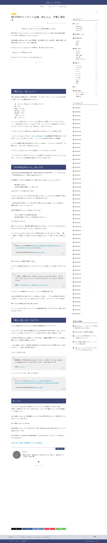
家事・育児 (85, 48)
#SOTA (44, 380)
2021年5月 (77, 206)
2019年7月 (77, 294)
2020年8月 (77, 242)
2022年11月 (77, 135)
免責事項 (24, 541)
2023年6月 (77, 115)
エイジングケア (86, 92)
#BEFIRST (35, 245)
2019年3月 (77, 309)
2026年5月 (77, 108)
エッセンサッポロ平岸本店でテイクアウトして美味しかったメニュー (85, 337)
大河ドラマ (86, 30)
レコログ (22, 366)
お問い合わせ (63, 6)
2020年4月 (77, 258)
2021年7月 (77, 199)
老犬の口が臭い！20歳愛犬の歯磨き (84, 332)
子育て (86, 53)
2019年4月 (77, 305)
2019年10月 (77, 282)
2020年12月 (77, 226)
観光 (86, 44)
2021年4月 (77, 210)
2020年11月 (77, 230)
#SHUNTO (21, 247)
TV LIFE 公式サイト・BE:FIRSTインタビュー (32, 285)
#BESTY (45, 245)
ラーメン (86, 79)
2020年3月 (77, 262)
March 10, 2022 (38, 387)
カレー (86, 71)
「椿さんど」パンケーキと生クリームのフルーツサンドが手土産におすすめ (85, 349)
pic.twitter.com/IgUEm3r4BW (51, 383)
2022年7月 (77, 151)
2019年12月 (77, 274)
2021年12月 (77, 179)
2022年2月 (77, 171)
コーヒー (86, 73)
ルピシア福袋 (86, 94)
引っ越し (86, 57)
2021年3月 (77, 214)
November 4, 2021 (39, 252)
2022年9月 (77, 143)
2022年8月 (77, 147)
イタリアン (86, 67)
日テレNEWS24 (37, 136)
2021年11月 (77, 183)
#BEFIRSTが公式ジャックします (32, 380)
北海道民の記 (85, 38)
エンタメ (85, 23)
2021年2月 (77, 218)
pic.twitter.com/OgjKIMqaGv (33, 247)
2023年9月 (77, 112)
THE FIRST (86, 28)
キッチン (86, 51)
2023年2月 (77, 123)
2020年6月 (77, 250)
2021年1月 (77, 222)
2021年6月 (77, 203)
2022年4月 (77, 163)
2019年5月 (77, 301)
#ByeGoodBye (24, 383)
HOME (42, 6)
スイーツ (86, 75)
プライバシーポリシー (15, 541)
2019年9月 (77, 286)
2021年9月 (77, 191)
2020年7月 (77, 246)
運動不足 (86, 96)
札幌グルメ (85, 63)
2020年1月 (77, 270)
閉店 (86, 83)
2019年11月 (77, 278)
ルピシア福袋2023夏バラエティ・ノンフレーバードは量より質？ (85, 342)
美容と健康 (85, 90)
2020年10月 (77, 234)
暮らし (86, 43)
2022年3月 (77, 167)
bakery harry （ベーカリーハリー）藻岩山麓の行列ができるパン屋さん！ (85, 327)
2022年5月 (77, 159)
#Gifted (40, 245)
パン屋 (86, 77)
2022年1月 (77, 175)
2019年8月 (77, 290)
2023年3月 (77, 119)
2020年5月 (77, 254)
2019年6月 (77, 297)
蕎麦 (86, 81)
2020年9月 (77, 238)
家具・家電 (86, 55)
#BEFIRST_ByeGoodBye (35, 383)
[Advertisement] (38, 75)
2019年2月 (77, 313)
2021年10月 (77, 187)
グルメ (86, 41)
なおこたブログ (53, 2)
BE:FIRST (14, 13)
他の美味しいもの (85, 34)
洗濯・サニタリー (86, 59)
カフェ (86, 69)
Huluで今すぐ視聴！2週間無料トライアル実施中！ (27, 443)
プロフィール (51, 6)
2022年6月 (77, 155)
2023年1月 (77, 127)
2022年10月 (77, 139)
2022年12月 (77, 131)
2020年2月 (77, 266)
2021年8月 (77, 195)
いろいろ (86, 65)
